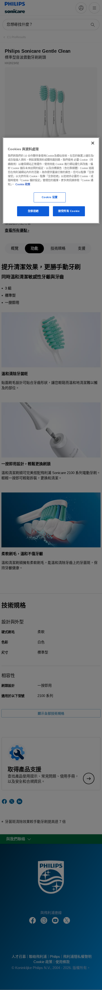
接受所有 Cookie (68, 211)
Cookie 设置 (50, 197)
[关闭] (93, 143)
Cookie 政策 (22, 184)
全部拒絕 (33, 211)
